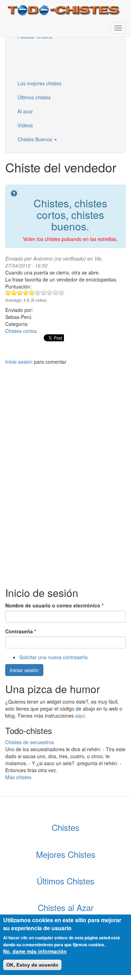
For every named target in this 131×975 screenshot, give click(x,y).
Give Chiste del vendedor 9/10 (56, 292)
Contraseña (20, 631)
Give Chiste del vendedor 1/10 (8, 292)
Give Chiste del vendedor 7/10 (44, 292)
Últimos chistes (34, 97)
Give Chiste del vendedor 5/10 (32, 292)
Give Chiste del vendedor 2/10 (14, 292)
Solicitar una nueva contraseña (53, 657)
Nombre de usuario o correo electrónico (54, 605)
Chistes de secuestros (29, 742)
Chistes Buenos (35, 139)
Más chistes (18, 777)
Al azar (25, 111)
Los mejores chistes (39, 83)
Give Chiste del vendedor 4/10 (26, 292)
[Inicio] (64, 9)
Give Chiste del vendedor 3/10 (20, 292)
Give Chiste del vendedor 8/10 (50, 292)
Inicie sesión (18, 361)
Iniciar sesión (24, 670)
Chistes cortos (21, 330)
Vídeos (25, 125)
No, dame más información (35, 951)
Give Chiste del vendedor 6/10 (38, 292)
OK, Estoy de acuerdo (32, 965)
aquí (80, 715)
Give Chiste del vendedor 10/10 (62, 292)
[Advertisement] (47, 59)
